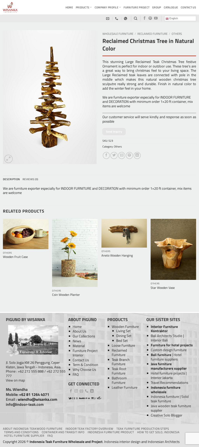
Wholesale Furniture (117, 33)
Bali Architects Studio (166, 335)
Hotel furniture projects (168, 373)
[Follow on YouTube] (156, 18)
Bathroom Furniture (119, 380)
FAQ (76, 374)
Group (156, 7)
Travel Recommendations (169, 382)
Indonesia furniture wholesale (165, 390)
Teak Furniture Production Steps (142, 428)
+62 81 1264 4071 (34, 394)
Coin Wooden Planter (66, 295)
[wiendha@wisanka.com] (108, 18)
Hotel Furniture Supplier (24, 435)
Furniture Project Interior (85, 353)
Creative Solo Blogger (166, 415)
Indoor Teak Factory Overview (89, 428)
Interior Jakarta (162, 377)
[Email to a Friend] (121, 155)
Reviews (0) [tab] (30, 179)
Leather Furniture (124, 387)
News (77, 341)
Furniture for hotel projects (172, 345)
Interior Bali (159, 340)
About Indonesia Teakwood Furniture (32, 428)
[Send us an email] (81, 391)
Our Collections (84, 336)
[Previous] (3, 265)
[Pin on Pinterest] (129, 155)
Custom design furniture (169, 350)
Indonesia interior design (122, 441)
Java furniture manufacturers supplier (169, 366)
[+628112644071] (117, 18)
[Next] (196, 265)
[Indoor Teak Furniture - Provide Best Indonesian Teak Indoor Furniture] (22, 7)
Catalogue (171, 7)
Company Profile (106, 7)
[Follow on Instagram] (76, 391)
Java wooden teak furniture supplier (171, 408)
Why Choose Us (84, 369)
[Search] (135, 18)
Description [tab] (11, 179)
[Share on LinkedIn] (137, 155)
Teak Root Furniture (119, 371)
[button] (8, 159)
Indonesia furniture (165, 396)
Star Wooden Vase (163, 288)
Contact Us (188, 7)
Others (177, 33)
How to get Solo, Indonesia (158, 432)
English (173, 18)
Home (69, 7)
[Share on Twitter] (113, 155)
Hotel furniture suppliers (166, 357)
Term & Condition (85, 364)
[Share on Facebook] (106, 155)
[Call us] (86, 391)
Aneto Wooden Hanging (117, 255)
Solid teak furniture (170, 399)
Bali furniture (161, 354)
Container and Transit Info (63, 432)
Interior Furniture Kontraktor (164, 329)
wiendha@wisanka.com (37, 399)
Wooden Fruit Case (15, 257)
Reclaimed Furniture (152, 33)
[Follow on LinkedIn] (92, 391)
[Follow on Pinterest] (150, 18)
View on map (15, 380)
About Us (79, 331)
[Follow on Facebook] (144, 18)
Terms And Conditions (21, 432)
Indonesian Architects (164, 441)
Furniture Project (136, 7)
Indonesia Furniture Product (111, 432)
